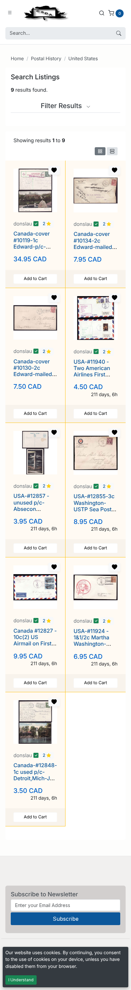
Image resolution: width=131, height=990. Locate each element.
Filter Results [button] (62, 106)
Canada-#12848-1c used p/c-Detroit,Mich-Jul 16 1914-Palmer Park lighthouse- (35, 778)
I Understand (21, 979)
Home (17, 59)
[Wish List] (54, 170)
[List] (112, 151)
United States (83, 59)
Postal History (46, 59)
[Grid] (100, 151)
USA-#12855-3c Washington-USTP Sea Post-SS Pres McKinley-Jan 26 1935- (95, 512)
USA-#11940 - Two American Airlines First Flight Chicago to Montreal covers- (95, 374)
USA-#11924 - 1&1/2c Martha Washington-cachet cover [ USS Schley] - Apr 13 (92, 647)
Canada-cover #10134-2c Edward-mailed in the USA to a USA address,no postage (94, 250)
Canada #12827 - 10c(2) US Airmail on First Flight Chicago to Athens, (35, 643)
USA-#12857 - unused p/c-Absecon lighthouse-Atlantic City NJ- (34, 508)
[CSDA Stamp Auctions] (44, 13)
